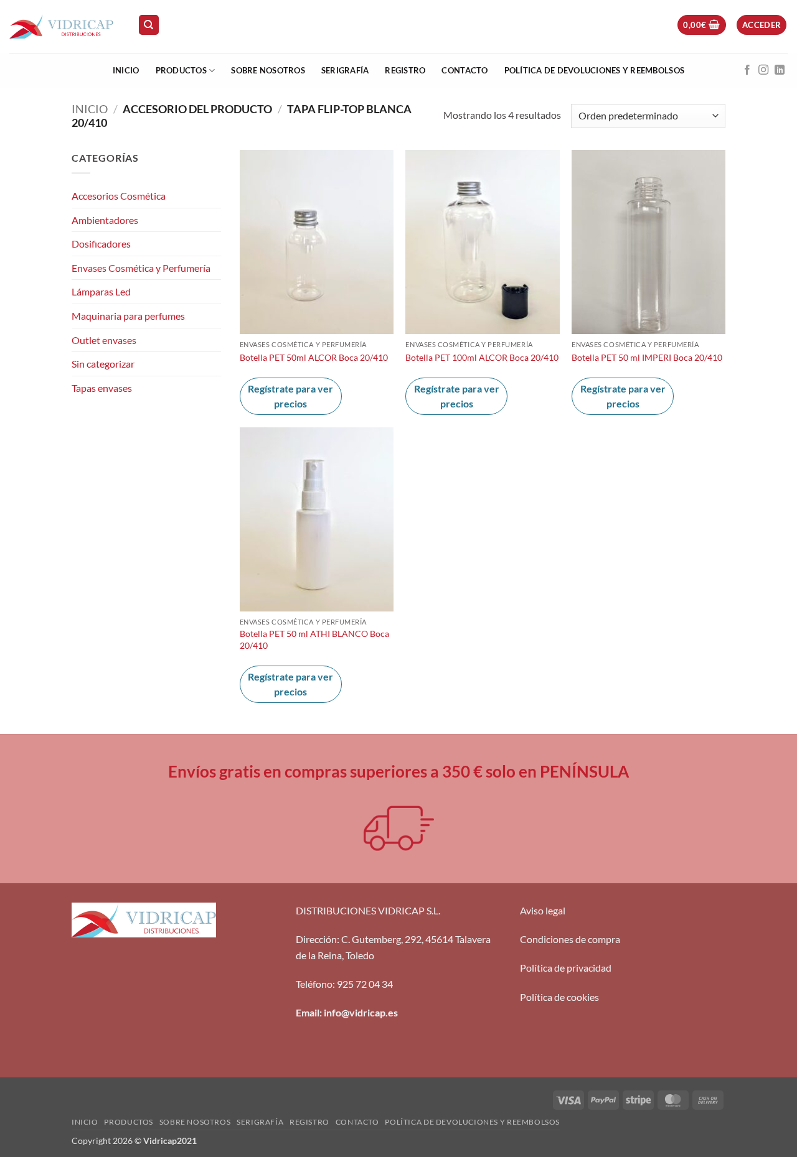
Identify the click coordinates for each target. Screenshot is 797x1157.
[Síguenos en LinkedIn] (780, 70)
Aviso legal (542, 910)
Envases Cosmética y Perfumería (141, 268)
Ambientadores (105, 220)
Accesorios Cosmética (119, 196)
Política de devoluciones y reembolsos (594, 70)
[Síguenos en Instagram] (763, 70)
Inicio (126, 70)
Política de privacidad (565, 967)
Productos (181, 70)
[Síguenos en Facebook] (747, 70)
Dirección (316, 939)
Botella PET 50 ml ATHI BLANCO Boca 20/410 (314, 639)
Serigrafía (345, 70)
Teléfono (314, 984)
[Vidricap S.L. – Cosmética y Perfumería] (64, 26)
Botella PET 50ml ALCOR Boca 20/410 (314, 357)
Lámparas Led (101, 291)
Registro (405, 70)
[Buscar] (149, 25)
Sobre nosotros (268, 70)
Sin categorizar (103, 363)
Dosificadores (101, 243)
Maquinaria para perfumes (128, 316)
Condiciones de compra (570, 939)
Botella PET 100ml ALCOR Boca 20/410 (482, 357)
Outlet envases (104, 340)
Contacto (464, 70)
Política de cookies (559, 997)
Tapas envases (102, 388)
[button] (701, 25)
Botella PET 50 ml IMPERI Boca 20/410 (647, 357)
